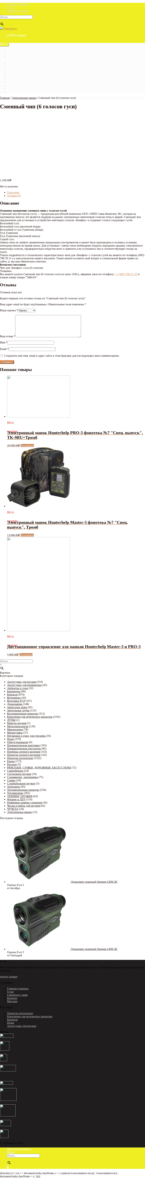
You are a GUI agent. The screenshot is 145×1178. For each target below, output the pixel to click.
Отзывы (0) (14, 195)
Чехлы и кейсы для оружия (23, 805)
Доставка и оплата (18, 57)
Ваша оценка (9, 310)
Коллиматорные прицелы (22, 713)
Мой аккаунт (15, 82)
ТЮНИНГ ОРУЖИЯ (20, 796)
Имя (3, 342)
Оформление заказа (19, 88)
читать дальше (8, 976)
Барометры (13, 691)
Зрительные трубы (18, 710)
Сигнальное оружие (19, 773)
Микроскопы (15, 729)
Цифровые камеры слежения (24, 802)
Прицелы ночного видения (23, 754)
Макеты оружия (16, 723)
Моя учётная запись (19, 1148)
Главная (12, 63)
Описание (13, 192)
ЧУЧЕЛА (12, 808)
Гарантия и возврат (18, 54)
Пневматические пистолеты (24, 748)
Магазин (12, 50)
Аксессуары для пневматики (24, 685)
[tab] (76, 192)
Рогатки (12, 764)
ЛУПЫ (11, 719)
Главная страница (17, 4)
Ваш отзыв (7, 336)
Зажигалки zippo (17, 707)
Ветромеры (14, 697)
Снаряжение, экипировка (22, 777)
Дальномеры (14, 704)
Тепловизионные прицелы (23, 789)
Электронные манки (24, 97)
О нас (10, 7)
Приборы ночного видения (23, 751)
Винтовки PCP (16, 700)
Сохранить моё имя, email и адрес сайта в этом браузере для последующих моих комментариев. (61, 355)
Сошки (11, 780)
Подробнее (27, 445)
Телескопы (13, 786)
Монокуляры (15, 732)
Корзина (12, 75)
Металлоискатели (17, 726)
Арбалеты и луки (17, 688)
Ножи (10, 739)
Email (4, 348)
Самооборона (15, 770)
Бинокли (12, 694)
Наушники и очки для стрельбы (26, 735)
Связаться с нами (17, 10)
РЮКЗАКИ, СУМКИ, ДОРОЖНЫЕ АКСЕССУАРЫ (39, 767)
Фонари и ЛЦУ (16, 799)
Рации (11, 761)
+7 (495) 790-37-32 (126, 274)
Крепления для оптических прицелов (29, 716)
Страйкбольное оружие (21, 783)
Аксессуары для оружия (21, 681)
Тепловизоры (15, 793)
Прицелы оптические (20, 758)
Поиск (11, 1152)
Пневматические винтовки (23, 745)
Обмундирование (17, 742)
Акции (11, 66)
